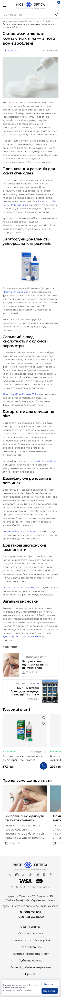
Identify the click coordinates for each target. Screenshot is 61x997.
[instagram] (17, 873)
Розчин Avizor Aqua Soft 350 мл (22, 531)
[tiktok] (30, 873)
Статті (46, 21)
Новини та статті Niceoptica (30, 940)
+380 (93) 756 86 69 (30, 916)
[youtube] (24, 873)
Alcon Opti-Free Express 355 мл (21, 394)
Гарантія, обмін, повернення (30, 967)
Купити (43, 766)
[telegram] (37, 873)
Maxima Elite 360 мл (15, 291)
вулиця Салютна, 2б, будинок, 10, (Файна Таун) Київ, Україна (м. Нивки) (30, 898)
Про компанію (31, 947)
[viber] (44, 873)
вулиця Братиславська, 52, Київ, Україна (30, 906)
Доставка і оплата (30, 933)
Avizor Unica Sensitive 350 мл (20, 587)
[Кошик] (56, 5)
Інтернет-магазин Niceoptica (20, 21)
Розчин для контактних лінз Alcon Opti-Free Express (22, 758)
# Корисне (10, 50)
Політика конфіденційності (30, 953)
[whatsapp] (51, 873)
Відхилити (49, 984)
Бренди (30, 974)
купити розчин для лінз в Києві (22, 636)
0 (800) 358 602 (30, 912)
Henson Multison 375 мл (43, 461)
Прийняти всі (50, 991)
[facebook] (10, 873)
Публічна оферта (30, 960)
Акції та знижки (31, 926)
